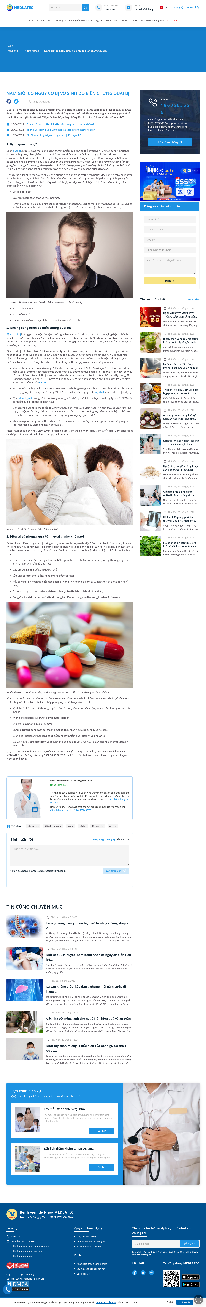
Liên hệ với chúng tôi (170, 142)
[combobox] (170, 250)
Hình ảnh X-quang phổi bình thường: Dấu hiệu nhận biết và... (179, 520)
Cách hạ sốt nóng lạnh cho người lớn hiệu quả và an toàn (88, 1018)
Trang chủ (12, 51)
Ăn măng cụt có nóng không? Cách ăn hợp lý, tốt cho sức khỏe (179, 419)
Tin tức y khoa (31, 51)
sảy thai (99, 392)
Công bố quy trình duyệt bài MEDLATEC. (71, 810)
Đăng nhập (193, 7)
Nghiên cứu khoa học (107, 20)
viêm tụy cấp (26, 398)
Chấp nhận (185, 1302)
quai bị (17, 150)
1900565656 (17, 1236)
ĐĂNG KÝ (189, 1243)
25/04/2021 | (52, 124)
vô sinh (43, 382)
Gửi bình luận (113, 871)
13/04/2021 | (46, 135)
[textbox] (170, 250)
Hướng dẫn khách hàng (81, 20)
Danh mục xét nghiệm (152, 20)
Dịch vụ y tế (60, 20)
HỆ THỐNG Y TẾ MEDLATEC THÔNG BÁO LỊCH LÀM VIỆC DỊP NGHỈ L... (179, 317)
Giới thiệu (46, 20)
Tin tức (124, 20)
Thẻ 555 (135, 20)
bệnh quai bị (97, 826)
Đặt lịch (101, 1131)
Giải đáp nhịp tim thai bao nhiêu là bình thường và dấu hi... (179, 495)
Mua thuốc (172, 20)
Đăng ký (178, 7)
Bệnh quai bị (13, 334)
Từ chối (169, 1302)
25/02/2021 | (53, 129)
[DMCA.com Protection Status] (17, 1285)
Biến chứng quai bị (53, 826)
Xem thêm (194, 299)
